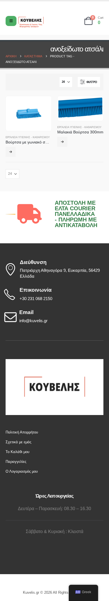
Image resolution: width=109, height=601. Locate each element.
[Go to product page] (29, 113)
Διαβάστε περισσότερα (11, 152)
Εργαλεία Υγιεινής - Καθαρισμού (28, 137)
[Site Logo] (31, 22)
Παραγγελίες (16, 461)
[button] (89, 82)
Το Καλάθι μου (17, 452)
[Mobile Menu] (11, 21)
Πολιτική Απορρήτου (22, 432)
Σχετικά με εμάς (18, 442)
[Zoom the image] (54, 362)
